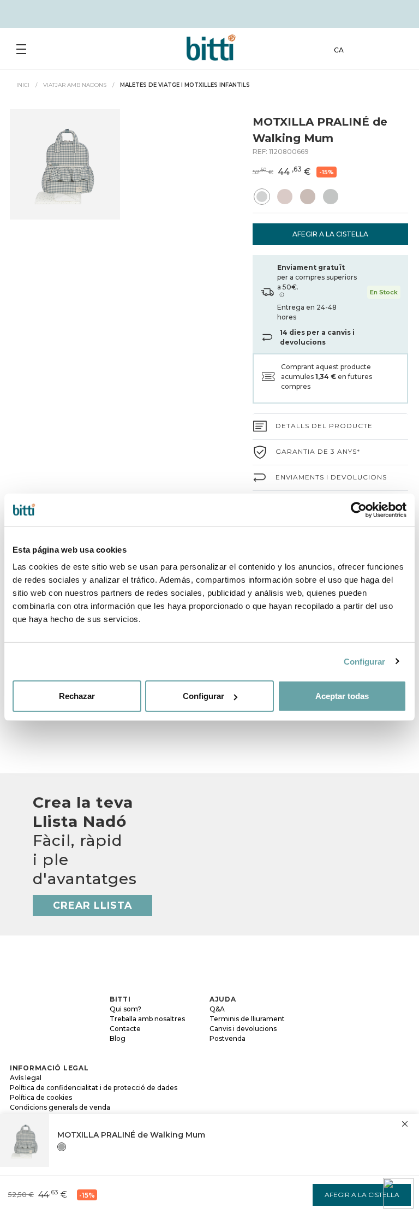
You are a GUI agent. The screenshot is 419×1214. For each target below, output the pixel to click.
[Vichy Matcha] (61, 1146)
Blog (117, 1038)
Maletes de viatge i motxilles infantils (185, 84)
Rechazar (77, 696)
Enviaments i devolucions (331, 477)
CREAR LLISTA (92, 905)
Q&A (217, 1009)
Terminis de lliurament (247, 1019)
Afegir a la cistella (330, 234)
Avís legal (25, 1078)
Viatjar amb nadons (74, 84)
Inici (22, 84)
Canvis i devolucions (243, 1029)
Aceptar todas (342, 696)
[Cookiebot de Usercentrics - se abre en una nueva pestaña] (358, 509)
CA (339, 50)
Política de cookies (41, 1097)
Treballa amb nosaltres (147, 1019)
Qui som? (125, 1009)
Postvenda (228, 1038)
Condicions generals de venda (60, 1107)
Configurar (365, 661)
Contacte (125, 1029)
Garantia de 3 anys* (318, 451)
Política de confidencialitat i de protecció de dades (93, 1087)
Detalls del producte (324, 426)
